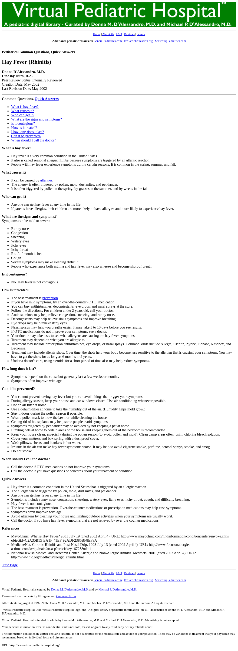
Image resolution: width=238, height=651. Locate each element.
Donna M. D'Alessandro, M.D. (70, 589)
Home (96, 34)
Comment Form (66, 596)
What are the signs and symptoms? (36, 119)
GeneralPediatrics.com (108, 41)
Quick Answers (47, 99)
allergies (46, 180)
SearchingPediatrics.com (170, 41)
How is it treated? (24, 128)
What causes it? (22, 111)
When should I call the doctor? (33, 140)
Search (141, 34)
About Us (108, 34)
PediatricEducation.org (138, 41)
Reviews (129, 34)
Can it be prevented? (26, 136)
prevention (50, 298)
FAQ (119, 34)
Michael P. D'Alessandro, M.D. (118, 589)
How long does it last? (27, 132)
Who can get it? (22, 115)
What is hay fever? (25, 107)
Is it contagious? (23, 123)
